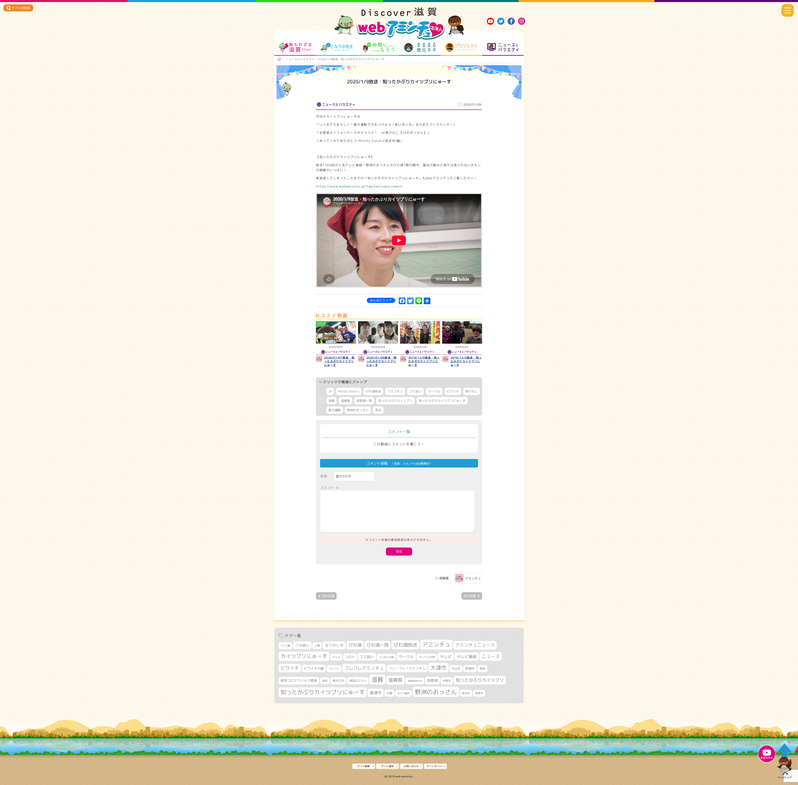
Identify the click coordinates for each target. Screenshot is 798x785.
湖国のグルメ (358, 681)
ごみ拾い (302, 645)
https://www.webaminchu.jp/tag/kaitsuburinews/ (359, 186)
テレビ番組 (467, 656)
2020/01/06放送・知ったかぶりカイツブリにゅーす (381, 361)
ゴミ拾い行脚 (386, 657)
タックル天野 (427, 657)
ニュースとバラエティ (503, 47)
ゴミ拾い (415, 391)
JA (330, 391)
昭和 (325, 681)
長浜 (378, 410)
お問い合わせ (411, 766)
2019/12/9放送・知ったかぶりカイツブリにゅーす (424, 361)
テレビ (446, 656)
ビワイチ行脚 (314, 668)
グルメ (336, 657)
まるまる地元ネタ (420, 47)
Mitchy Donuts (348, 391)
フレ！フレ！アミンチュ (407, 668)
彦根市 (470, 668)
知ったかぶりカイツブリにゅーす (442, 401)
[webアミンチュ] (399, 14)
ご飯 (317, 645)
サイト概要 (363, 766)
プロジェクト (461, 47)
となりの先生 (337, 47)
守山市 (456, 668)
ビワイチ (453, 391)
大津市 (438, 667)
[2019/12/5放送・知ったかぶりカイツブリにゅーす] (462, 332)
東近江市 (338, 680)
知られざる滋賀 (295, 47)
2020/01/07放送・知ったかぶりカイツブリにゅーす (339, 361)
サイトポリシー (435, 766)
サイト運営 (387, 766)
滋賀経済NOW (415, 680)
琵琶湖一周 (364, 401)
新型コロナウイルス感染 (299, 680)
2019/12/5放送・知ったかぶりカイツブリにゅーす (466, 361)
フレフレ (334, 669)
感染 (482, 669)
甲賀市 (447, 681)
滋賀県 (345, 401)
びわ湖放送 (373, 391)
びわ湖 (355, 645)
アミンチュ (395, 391)
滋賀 (331, 401)
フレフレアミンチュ (364, 668)
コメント (330, 487)
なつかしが (334, 645)
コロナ (350, 657)
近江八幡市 (403, 693)
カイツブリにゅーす (304, 656)
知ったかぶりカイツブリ (395, 401)
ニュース (491, 656)
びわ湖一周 (377, 645)
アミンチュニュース (475, 645)
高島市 (479, 693)
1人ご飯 (285, 645)
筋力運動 (334, 410)
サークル (434, 391)
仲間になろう (378, 47)
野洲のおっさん (358, 410)
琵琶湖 (432, 680)
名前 (323, 476)
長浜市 (466, 693)
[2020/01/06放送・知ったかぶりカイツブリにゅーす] (378, 332)
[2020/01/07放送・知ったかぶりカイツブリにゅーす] (336, 332)
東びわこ (471, 391)
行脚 (389, 693)
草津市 (376, 692)
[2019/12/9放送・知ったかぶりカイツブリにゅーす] (420, 332)
